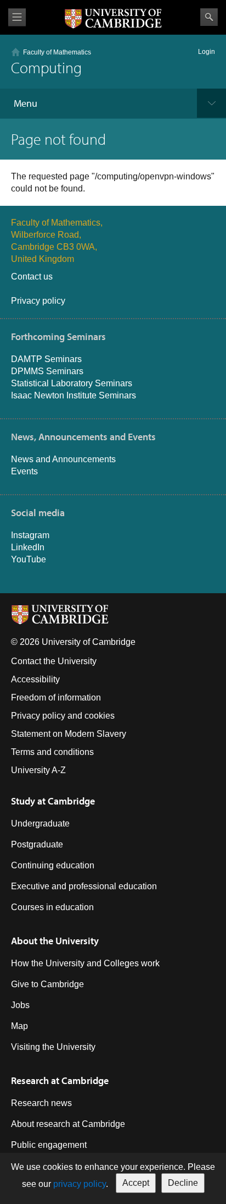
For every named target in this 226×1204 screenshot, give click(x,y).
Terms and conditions (52, 752)
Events (24, 471)
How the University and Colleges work (85, 963)
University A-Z (38, 770)
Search (209, 17)
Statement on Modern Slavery (68, 733)
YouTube (28, 559)
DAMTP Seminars (46, 359)
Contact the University (54, 661)
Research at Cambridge (60, 1080)
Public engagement (49, 1145)
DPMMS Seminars (47, 371)
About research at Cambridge (68, 1124)
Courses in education (52, 907)
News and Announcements (63, 459)
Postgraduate (37, 844)
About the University (55, 940)
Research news (41, 1103)
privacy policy (79, 1184)
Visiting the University (53, 1047)
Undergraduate (40, 823)
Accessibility (35, 679)
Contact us (32, 276)
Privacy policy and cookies (63, 715)
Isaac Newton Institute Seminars (73, 395)
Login (206, 52)
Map (19, 1026)
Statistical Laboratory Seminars (71, 383)
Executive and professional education (84, 886)
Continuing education (52, 865)
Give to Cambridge (47, 984)
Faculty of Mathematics (57, 52)
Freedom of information (56, 697)
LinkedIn (27, 547)
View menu (17, 17)
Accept (135, 1182)
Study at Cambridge (53, 801)
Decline (183, 1182)
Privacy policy (38, 300)
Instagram (30, 535)
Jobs (20, 1005)
